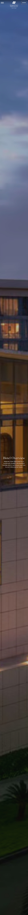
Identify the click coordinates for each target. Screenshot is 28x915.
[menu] (2, 2)
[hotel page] (14, 3)
